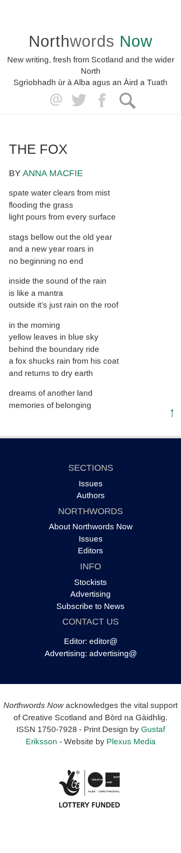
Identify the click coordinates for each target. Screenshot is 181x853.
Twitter (78, 100)
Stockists (90, 582)
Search (127, 100)
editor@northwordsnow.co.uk (54, 100)
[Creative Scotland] (90, 789)
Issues (91, 483)
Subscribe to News (90, 606)
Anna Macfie (53, 173)
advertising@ (113, 653)
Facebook (103, 100)
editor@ (103, 641)
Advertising (90, 594)
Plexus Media (131, 741)
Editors (90, 550)
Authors (91, 495)
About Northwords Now (91, 526)
